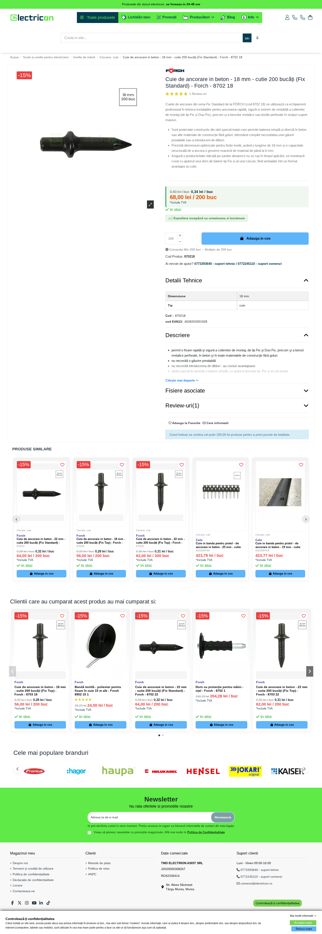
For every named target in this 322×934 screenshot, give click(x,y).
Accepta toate (303, 922)
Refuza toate (304, 928)
